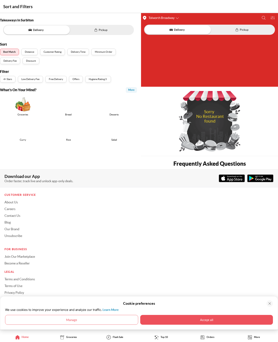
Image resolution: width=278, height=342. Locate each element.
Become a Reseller (17, 263)
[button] (263, 17)
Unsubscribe (13, 236)
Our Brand (11, 229)
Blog (7, 222)
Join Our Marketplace (19, 256)
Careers (9, 209)
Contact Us (12, 215)
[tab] (23, 337)
